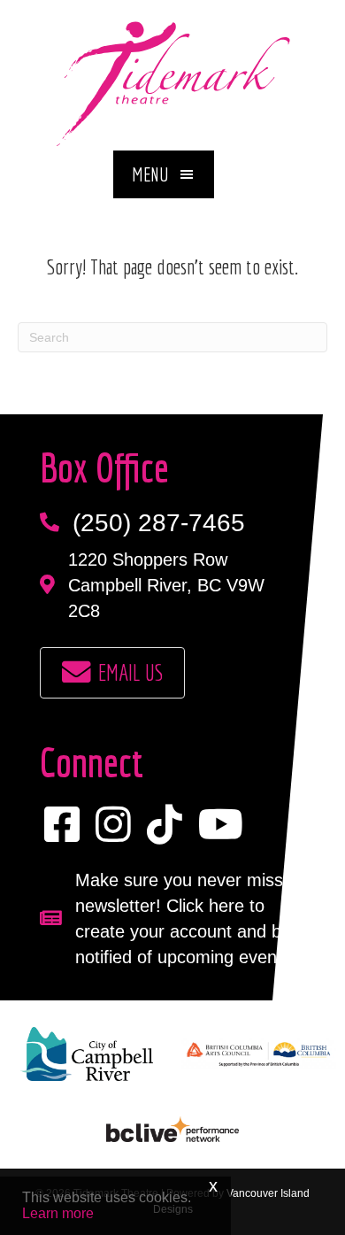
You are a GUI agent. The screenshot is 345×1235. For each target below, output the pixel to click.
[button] (163, 174)
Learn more (58, 1213)
